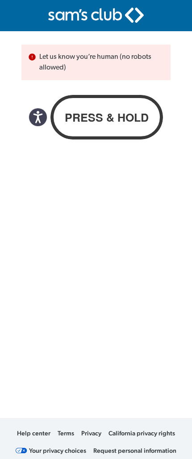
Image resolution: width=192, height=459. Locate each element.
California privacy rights (142, 433)
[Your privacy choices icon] (21, 450)
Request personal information (134, 450)
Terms (66, 433)
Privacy (91, 433)
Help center (33, 433)
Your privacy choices (57, 450)
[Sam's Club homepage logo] (96, 15)
